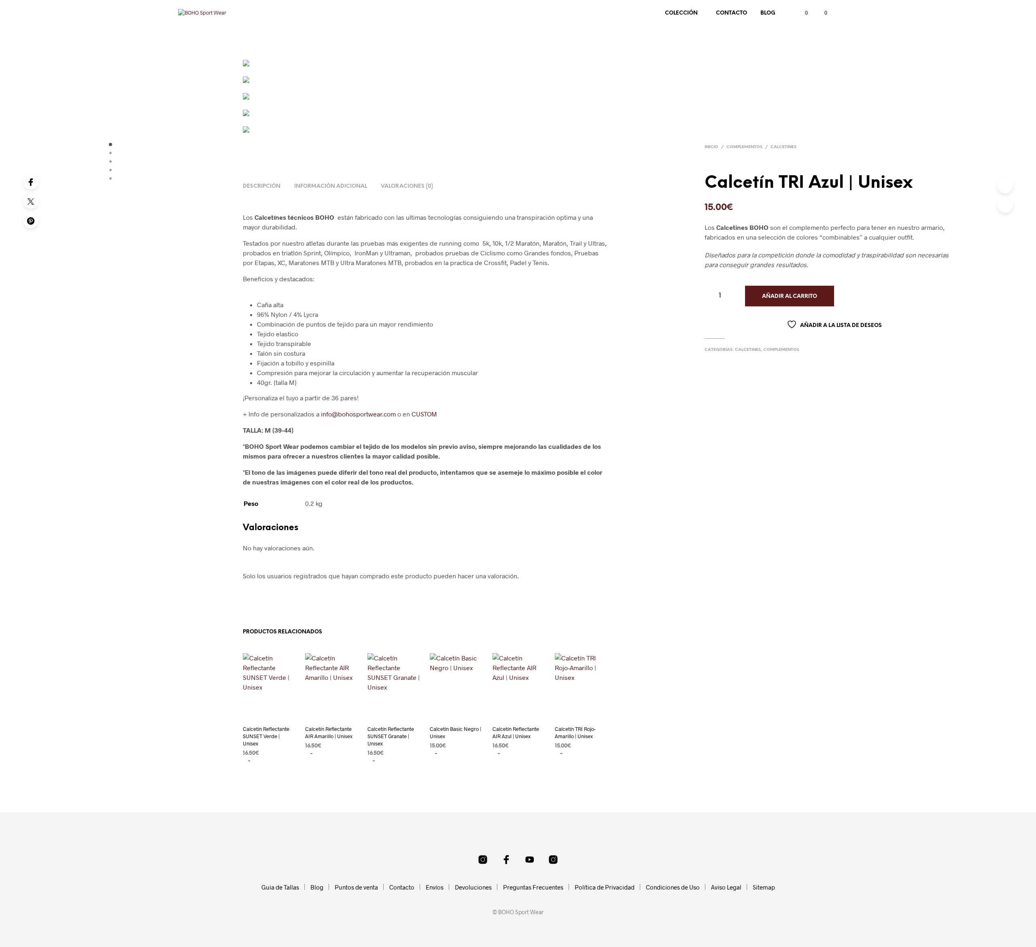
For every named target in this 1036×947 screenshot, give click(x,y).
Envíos (435, 887)
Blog (767, 13)
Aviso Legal (726, 887)
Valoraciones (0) (407, 186)
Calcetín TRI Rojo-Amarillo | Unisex (575, 732)
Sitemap (764, 887)
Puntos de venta (356, 887)
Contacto (731, 13)
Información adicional (330, 186)
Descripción (261, 186)
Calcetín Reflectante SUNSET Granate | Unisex (390, 736)
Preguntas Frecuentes (533, 887)
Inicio (711, 147)
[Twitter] (30, 201)
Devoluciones (473, 887)
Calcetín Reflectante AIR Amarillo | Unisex (328, 732)
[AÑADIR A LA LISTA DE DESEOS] (269, 712)
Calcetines (783, 147)
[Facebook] (30, 181)
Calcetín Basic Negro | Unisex (455, 732)
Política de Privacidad (605, 887)
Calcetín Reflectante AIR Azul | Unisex (516, 732)
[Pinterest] (30, 220)
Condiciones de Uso (673, 887)
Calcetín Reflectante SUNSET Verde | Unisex (266, 736)
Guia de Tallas (280, 887)
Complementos (744, 147)
